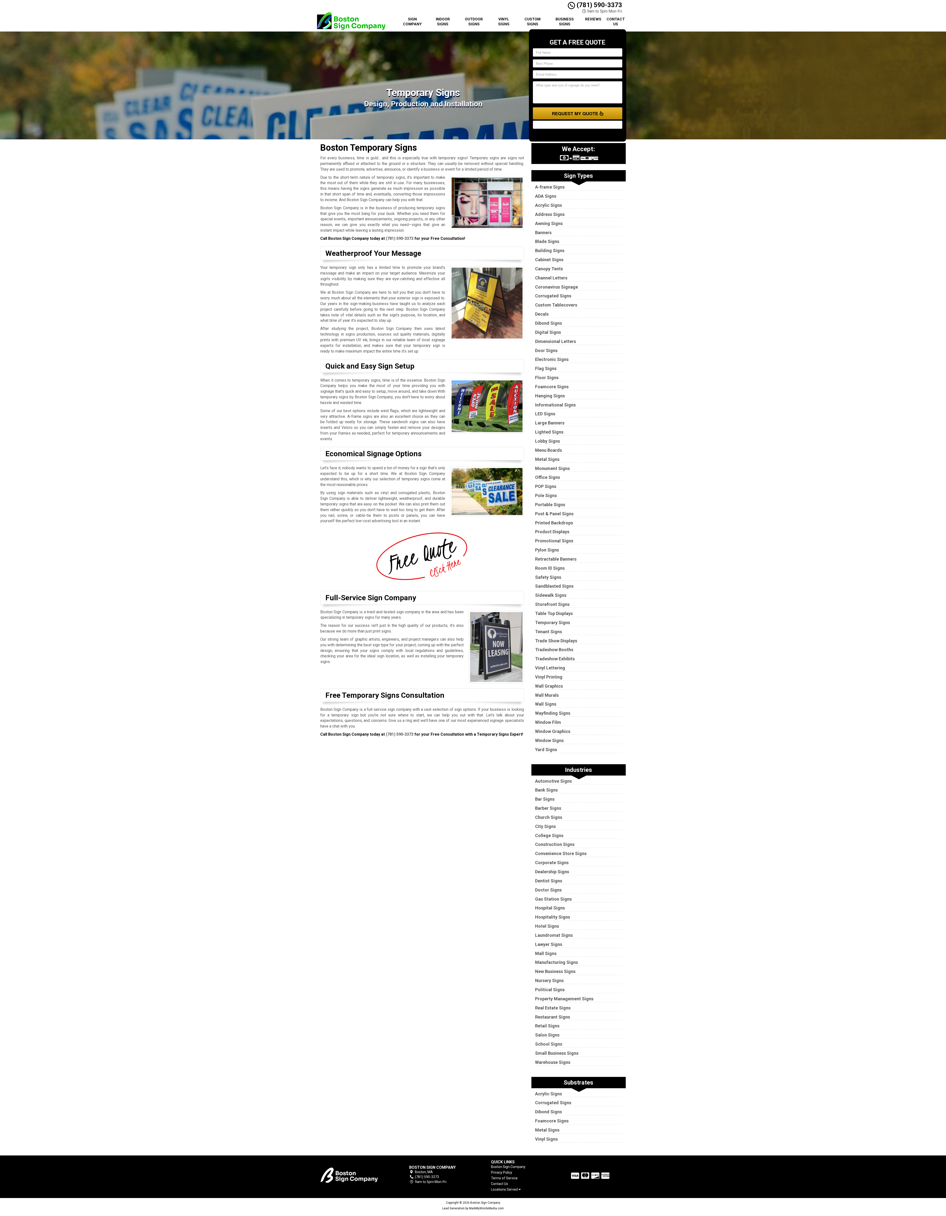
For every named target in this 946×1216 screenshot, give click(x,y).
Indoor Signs (443, 21)
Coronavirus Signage (556, 287)
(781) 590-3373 (598, 5)
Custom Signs (532, 21)
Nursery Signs (549, 980)
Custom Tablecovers (556, 305)
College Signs (549, 835)
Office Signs (547, 477)
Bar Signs (545, 799)
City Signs (545, 826)
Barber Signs (548, 808)
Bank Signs (546, 790)
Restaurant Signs (552, 1017)
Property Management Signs (564, 998)
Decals (542, 314)
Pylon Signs (547, 549)
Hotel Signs (547, 926)
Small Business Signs (556, 1053)
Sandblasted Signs (554, 586)
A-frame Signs (550, 187)
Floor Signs (546, 377)
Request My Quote (575, 113)
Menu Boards (548, 450)
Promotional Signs (554, 540)
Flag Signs (546, 368)
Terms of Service (504, 1178)
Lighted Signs (549, 432)
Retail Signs (547, 1025)
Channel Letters (551, 277)
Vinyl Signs (503, 21)
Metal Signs (547, 459)
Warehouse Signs (552, 1062)
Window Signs (549, 740)
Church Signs (548, 817)
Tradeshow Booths (554, 649)
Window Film (548, 722)
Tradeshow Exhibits (555, 658)
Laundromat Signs (554, 935)
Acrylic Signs (548, 205)
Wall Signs (545, 704)
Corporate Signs (552, 862)
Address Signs (550, 214)
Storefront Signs (552, 604)
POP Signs (545, 486)
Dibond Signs (548, 323)
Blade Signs (547, 241)
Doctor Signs (548, 889)
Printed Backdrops (554, 522)
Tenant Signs (548, 631)
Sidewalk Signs (550, 595)
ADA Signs (545, 196)
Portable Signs (550, 504)
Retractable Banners (555, 559)
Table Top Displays (554, 613)
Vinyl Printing (548, 677)
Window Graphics (552, 731)
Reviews (593, 19)
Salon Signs (547, 1035)
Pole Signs (546, 495)
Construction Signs (554, 844)
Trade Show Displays (556, 640)
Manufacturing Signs (556, 962)
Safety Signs (548, 577)
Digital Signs (548, 332)
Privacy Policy (501, 1172)
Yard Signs (546, 749)
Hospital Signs (550, 907)
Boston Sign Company (508, 1167)
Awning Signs (549, 223)
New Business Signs (555, 971)
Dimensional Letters (555, 341)
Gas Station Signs (553, 899)
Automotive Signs (553, 781)
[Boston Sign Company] (355, 1175)
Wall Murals (547, 695)
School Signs (548, 1044)
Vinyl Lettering (550, 667)
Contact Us (616, 21)
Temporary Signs (552, 622)
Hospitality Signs (552, 917)
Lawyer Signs (548, 944)
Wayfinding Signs (552, 713)
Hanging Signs (550, 395)
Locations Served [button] (505, 1189)
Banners (543, 232)
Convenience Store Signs (561, 853)
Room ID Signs (550, 568)
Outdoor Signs (474, 21)
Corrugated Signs (553, 295)
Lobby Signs (547, 441)
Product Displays (552, 531)
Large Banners (549, 422)
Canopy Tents (549, 268)
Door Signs (546, 350)
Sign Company (412, 21)
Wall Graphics (549, 686)
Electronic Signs (552, 359)
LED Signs (545, 413)
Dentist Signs (548, 880)
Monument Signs (552, 468)
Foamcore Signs (552, 386)
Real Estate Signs (553, 1007)
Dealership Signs (552, 871)
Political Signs (550, 989)
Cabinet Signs (549, 259)
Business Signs (565, 21)
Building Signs (549, 250)
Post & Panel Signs (554, 513)
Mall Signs (546, 953)
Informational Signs (555, 404)
